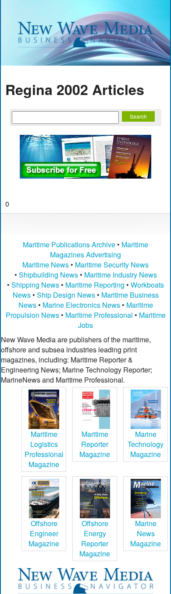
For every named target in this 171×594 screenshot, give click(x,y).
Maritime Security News (112, 265)
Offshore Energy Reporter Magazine (94, 538)
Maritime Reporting (95, 285)
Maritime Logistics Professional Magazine (44, 449)
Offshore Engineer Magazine (43, 533)
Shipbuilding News (48, 275)
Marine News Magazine (145, 533)
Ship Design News (67, 295)
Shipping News (35, 285)
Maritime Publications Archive (69, 244)
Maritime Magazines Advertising (99, 249)
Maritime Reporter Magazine (94, 444)
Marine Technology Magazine (146, 444)
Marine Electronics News (81, 305)
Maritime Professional (99, 315)
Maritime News (45, 265)
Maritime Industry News (120, 275)
